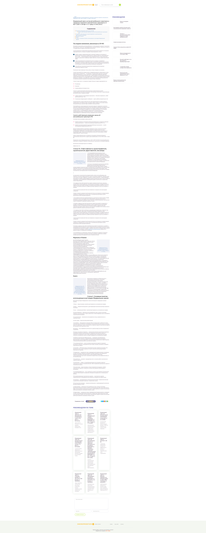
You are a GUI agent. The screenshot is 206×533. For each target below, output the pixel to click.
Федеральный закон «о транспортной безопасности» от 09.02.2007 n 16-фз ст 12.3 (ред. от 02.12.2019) (79, 162)
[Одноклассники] (104, 401)
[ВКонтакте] (103, 401)
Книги (77, 37)
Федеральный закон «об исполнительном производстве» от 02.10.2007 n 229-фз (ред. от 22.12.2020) (104, 416)
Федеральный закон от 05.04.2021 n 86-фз (103, 440)
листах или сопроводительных (94, 229)
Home (75, 16)
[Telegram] (106, 401)
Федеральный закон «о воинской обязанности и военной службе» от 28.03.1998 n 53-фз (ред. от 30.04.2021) (104, 478)
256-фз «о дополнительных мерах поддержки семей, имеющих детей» (125, 35)
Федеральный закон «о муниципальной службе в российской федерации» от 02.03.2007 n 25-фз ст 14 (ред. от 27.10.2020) (103, 249)
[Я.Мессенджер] (101, 401)
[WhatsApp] (107, 401)
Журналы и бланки (80, 36)
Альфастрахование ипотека (120, 42)
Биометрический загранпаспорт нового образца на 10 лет (124, 74)
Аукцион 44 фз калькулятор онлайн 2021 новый (122, 48)
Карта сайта (116, 524)
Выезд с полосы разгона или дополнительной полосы (120, 81)
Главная (111, 524)
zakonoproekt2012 (85, 5)
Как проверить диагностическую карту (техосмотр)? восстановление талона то (122, 28)
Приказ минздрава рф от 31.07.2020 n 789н (125, 54)
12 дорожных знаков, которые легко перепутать (126, 67)
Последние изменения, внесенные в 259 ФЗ (85, 30)
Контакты (122, 524)
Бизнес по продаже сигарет (124, 22)
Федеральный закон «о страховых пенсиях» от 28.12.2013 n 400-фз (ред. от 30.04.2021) (78, 477)
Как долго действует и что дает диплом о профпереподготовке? (125, 60)
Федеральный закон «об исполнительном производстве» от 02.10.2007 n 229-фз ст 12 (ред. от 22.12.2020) (78, 442)
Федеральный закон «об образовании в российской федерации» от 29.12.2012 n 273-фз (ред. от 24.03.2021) (91, 478)
